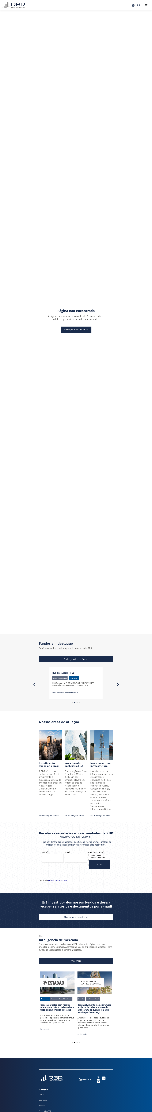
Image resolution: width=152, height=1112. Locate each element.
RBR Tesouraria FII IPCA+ (65, 672)
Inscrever (99, 864)
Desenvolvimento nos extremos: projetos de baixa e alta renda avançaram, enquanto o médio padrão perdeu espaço (94, 1008)
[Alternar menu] (146, 5)
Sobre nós (43, 1100)
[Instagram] (98, 1078)
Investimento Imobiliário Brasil (97, 856)
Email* (68, 852)
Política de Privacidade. (58, 880)
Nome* (45, 852)
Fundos (42, 1105)
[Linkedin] (104, 1078)
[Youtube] (98, 1081)
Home (41, 1094)
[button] (74, 678)
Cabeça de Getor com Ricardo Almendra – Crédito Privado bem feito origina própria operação (57, 1007)
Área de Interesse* (96, 852)
